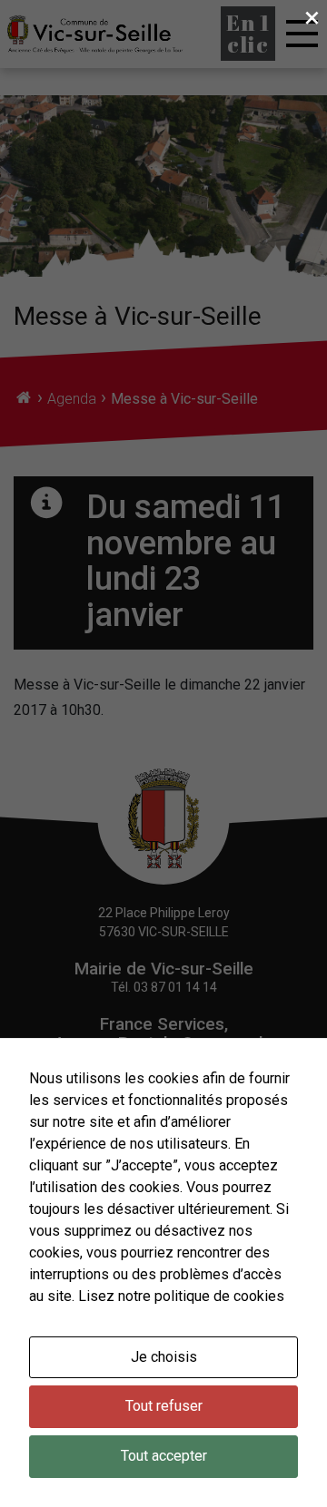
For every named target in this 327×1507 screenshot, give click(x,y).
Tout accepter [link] (164, 1455)
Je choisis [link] (164, 1356)
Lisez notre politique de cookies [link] (181, 1296)
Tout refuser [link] (164, 1405)
